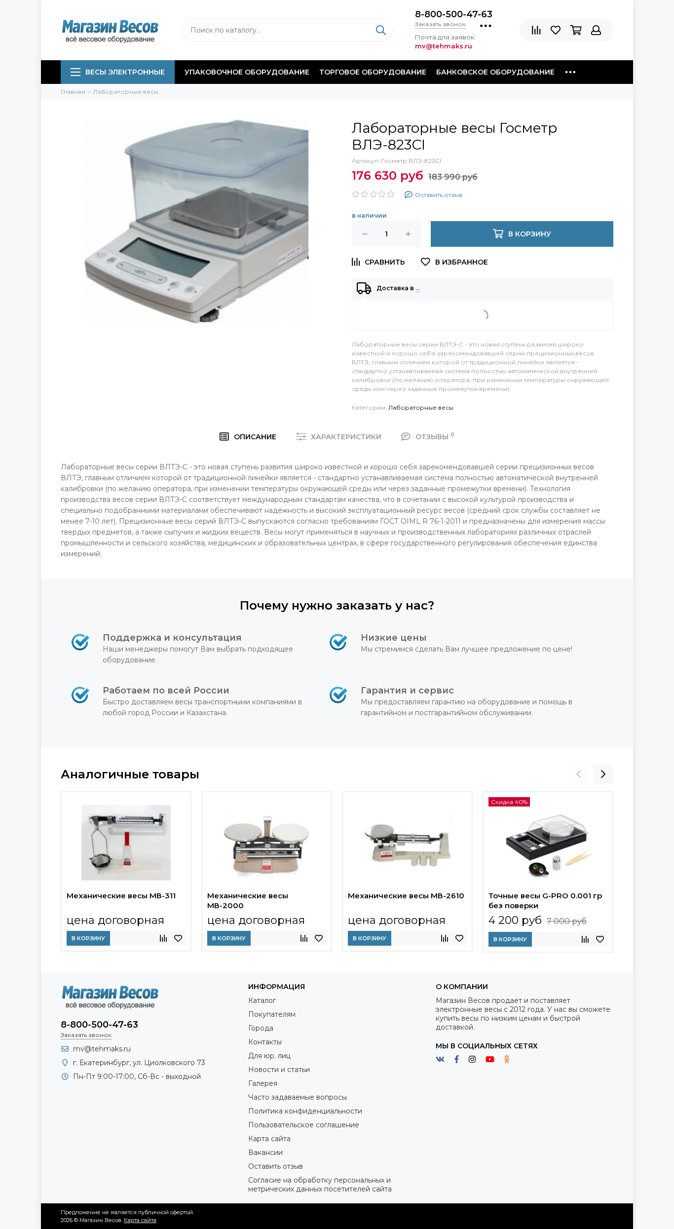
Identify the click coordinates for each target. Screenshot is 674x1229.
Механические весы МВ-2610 (406, 895)
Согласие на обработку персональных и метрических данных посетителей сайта (320, 1184)
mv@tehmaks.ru (102, 1048)
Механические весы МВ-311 (121, 895)
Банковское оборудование (495, 72)
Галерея (262, 1083)
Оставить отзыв (275, 1166)
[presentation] (579, 774)
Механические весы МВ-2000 (247, 900)
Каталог (262, 1000)
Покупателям (272, 1014)
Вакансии (265, 1152)
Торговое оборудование (372, 72)
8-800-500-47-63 (453, 14)
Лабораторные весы (420, 407)
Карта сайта (269, 1138)
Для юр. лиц (269, 1055)
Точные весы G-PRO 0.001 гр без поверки (545, 900)
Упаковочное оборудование (247, 72)
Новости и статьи (279, 1069)
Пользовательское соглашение (303, 1124)
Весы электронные (125, 72)
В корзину (88, 938)
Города (260, 1028)
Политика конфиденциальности (305, 1111)
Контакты (265, 1041)
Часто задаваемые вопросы (297, 1097)
